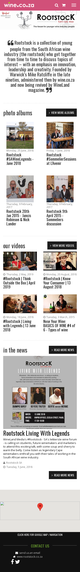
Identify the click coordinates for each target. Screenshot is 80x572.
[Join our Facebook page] (12, 561)
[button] (40, 507)
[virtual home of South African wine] (19, 5)
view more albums (62, 112)
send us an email (29, 553)
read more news (64, 349)
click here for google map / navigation (40, 534)
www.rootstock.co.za (29, 556)
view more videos (63, 245)
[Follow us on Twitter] (17, 561)
